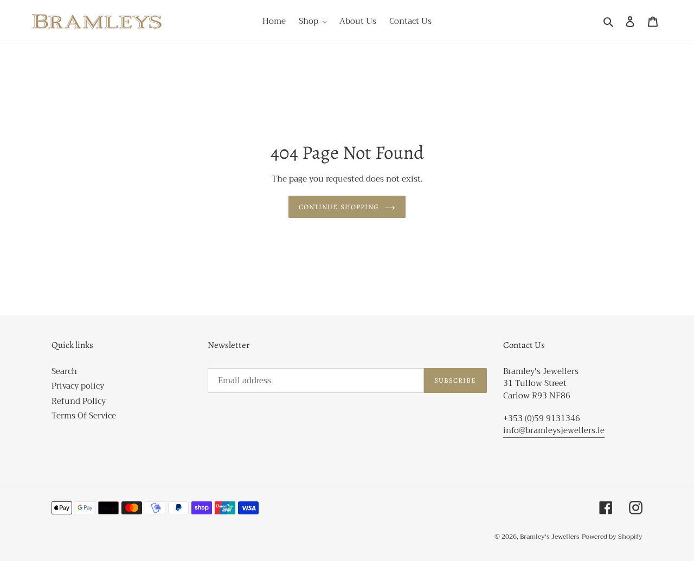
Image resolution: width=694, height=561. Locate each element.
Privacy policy (78, 386)
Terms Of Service (84, 416)
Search (64, 371)
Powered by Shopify (612, 536)
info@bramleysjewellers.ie (554, 430)
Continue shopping (339, 206)
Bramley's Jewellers (550, 536)
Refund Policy (79, 401)
